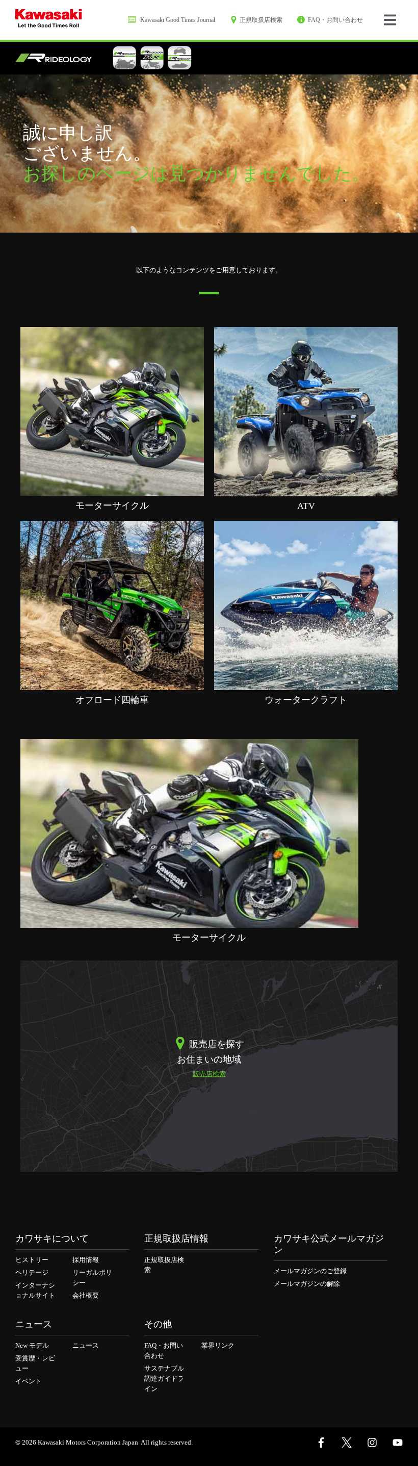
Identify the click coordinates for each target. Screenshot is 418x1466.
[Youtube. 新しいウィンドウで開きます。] (398, 1442)
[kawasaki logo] (48, 20)
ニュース (85, 1345)
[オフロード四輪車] (112, 604)
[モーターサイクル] (112, 411)
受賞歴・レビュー (35, 1363)
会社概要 (85, 1295)
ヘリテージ (31, 1272)
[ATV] (306, 411)
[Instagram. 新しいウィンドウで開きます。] (372, 1442)
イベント (28, 1381)
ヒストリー (31, 1259)
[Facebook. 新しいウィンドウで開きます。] (321, 1442)
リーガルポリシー (92, 1277)
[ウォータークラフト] (306, 604)
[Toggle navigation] (390, 20)
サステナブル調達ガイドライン (164, 1378)
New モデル (32, 1345)
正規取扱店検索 (164, 1265)
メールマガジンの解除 (307, 1283)
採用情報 (85, 1259)
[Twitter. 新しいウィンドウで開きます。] (347, 1442)
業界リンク (217, 1345)
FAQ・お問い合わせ (163, 1350)
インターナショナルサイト (35, 1290)
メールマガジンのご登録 (310, 1271)
